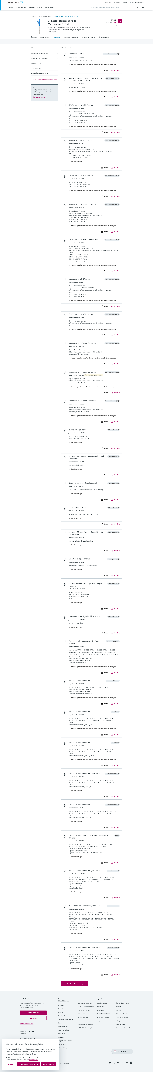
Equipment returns (102, 1021)
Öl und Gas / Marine (84, 1010)
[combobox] (138, 2)
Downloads (117, 2)
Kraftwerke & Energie (84, 1021)
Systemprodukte (63, 1026)
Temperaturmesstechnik (65, 1019)
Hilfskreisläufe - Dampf (84, 1028)
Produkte (34, 16)
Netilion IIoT (62, 1033)
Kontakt (125, 2)
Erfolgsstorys (120, 1021)
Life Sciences (81, 1014)
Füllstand (61, 1012)
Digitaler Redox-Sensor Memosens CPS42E (67, 16)
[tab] (35, 37)
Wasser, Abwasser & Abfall (86, 1007)
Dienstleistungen (63, 1048)
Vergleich (119, 26)
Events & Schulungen (122, 1017)
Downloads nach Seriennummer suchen (45, 80)
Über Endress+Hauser (122, 1003)
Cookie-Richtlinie (33, 1059)
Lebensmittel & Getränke (85, 1003)
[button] (33, 1013)
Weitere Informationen (26, 1024)
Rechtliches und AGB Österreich (59, 1064)
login (114, 22)
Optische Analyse (63, 1030)
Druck (60, 1023)
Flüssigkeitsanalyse (45, 16)
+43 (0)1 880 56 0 (29, 1039)
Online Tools (108, 2)
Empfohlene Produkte (65, 1041)
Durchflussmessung (64, 1009)
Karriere (118, 1010)
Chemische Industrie (84, 1017)
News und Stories (121, 1014)
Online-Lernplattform (103, 1014)
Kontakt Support (102, 1003)
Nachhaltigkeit (120, 1024)
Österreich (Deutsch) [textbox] (137, 2)
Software (61, 1037)
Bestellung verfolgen (103, 1017)
